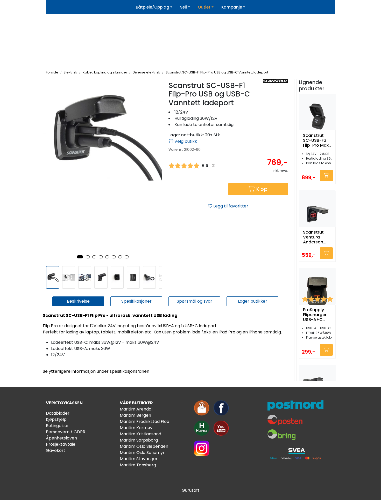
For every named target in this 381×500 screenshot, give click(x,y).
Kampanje (231, 7)
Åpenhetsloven (61, 438)
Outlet (204, 7)
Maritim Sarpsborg (139, 440)
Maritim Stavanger (139, 459)
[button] (80, 256)
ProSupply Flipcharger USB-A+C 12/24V (315, 314)
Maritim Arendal (136, 409)
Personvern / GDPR (65, 432)
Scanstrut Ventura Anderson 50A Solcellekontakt (316, 237)
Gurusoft (191, 490)
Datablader (57, 413)
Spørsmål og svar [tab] (194, 301)
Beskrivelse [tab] (78, 301)
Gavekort (55, 450)
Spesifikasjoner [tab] (136, 301)
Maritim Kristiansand (140, 434)
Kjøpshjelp (56, 419)
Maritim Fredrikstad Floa (144, 421)
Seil (183, 7)
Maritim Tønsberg (138, 465)
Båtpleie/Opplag (152, 7)
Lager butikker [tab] (252, 301)
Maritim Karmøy (136, 428)
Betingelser (57, 426)
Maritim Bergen (135, 415)
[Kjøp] (326, 175)
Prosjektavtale (60, 444)
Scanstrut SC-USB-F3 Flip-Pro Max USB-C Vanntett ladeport (316, 140)
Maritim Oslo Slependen (144, 446)
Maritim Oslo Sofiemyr (142, 453)
